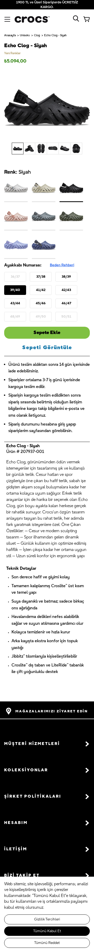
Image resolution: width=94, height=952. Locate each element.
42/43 (66, 290)
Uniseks (25, 35)
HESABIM (16, 822)
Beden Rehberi (62, 265)
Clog (37, 35)
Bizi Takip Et (22, 875)
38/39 (66, 277)
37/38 (40, 277)
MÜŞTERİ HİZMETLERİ (32, 743)
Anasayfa (10, 35)
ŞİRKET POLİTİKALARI (32, 796)
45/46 (41, 303)
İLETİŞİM (15, 849)
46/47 (66, 303)
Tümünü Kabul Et (47, 931)
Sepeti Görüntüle (47, 347)
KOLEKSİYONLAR (26, 770)
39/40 (15, 290)
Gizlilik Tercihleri (47, 919)
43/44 (15, 303)
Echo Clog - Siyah (55, 35)
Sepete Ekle (46, 333)
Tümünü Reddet (47, 943)
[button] (47, 744)
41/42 (40, 290)
